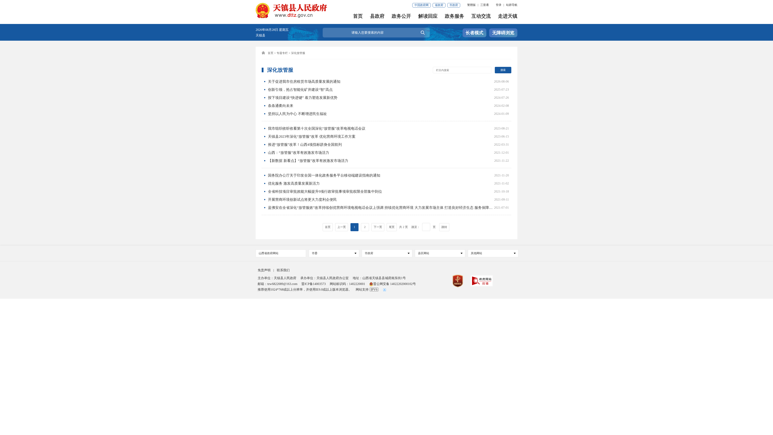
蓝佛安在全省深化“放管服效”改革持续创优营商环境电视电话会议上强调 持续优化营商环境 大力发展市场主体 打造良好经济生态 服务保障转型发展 (385, 208)
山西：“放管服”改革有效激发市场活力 (298, 153)
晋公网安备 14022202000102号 (394, 284)
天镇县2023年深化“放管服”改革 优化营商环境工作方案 (311, 137)
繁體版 (471, 4)
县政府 (377, 16)
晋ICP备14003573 (313, 284)
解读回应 (428, 16)
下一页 (378, 227)
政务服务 (454, 16)
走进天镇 (507, 16)
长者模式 (474, 32)
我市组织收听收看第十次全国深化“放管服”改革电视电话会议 (316, 128)
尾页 (392, 227)
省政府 (439, 5)
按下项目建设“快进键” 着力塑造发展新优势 (302, 98)
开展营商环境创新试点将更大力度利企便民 (302, 200)
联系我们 (283, 270)
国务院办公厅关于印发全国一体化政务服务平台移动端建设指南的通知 (324, 175)
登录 (498, 4)
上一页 (341, 227)
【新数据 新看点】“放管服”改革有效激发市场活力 (308, 161)
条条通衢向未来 (280, 106)
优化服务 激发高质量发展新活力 (294, 183)
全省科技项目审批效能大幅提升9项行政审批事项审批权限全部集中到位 (325, 192)
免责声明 (264, 270)
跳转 (444, 227)
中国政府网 (421, 5)
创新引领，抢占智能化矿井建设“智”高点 (300, 90)
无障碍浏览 (503, 32)
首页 (358, 16)
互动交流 (481, 16)
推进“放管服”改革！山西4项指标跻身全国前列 (305, 145)
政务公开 (401, 16)
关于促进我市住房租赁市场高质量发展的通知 (304, 82)
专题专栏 (282, 53)
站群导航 (511, 4)
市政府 (454, 5)
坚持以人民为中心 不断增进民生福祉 (297, 114)
